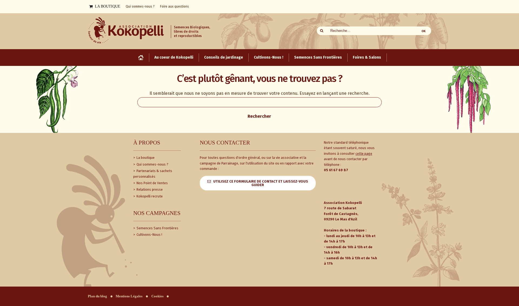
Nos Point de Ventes (152, 183)
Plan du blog (97, 296)
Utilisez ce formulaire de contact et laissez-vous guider (260, 183)
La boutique (145, 158)
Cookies (157, 296)
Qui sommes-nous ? (152, 164)
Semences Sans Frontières (157, 228)
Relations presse (149, 189)
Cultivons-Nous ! (149, 235)
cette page (363, 154)
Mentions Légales (129, 296)
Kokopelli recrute (149, 196)
